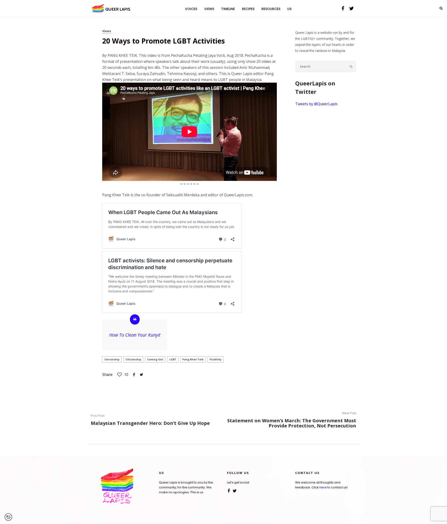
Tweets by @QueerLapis (316, 103)
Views (106, 31)
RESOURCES (270, 9)
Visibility (215, 359)
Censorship (111, 359)
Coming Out (155, 359)
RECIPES (248, 9)
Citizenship (133, 359)
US (289, 9)
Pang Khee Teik (192, 359)
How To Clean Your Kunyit (134, 335)
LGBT (172, 359)
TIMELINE (228, 9)
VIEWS (209, 9)
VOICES (191, 9)
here (323, 487)
